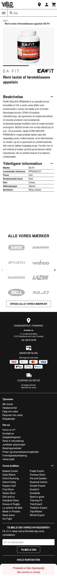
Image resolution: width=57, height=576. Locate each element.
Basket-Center (10, 471)
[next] (55, 270)
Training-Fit (36, 500)
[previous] (2, 270)
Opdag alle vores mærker (28, 304)
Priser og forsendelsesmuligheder (20, 452)
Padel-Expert (37, 471)
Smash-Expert (37, 485)
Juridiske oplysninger (13, 444)
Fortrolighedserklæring (14, 455)
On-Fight (7, 518)
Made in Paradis (11, 511)
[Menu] (3, 13)
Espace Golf (9, 485)
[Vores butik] (39, 4)
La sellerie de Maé (12, 507)
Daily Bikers (9, 474)
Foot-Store (8, 489)
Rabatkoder (8, 418)
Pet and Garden (38, 478)
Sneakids (35, 493)
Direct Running (10, 478)
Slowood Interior (38, 482)
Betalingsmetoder (11, 448)
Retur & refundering (13, 441)
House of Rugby (11, 504)
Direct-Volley (9, 482)
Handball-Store (10, 500)
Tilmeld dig (28, 549)
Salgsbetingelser (11, 437)
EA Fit (11, 70)
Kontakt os (28, 330)
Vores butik (8, 459)
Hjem (5, 20)
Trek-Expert (36, 504)
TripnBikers (36, 511)
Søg (16, 13)
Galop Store (8, 493)
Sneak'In (34, 489)
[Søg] (11, 12)
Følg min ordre (10, 411)
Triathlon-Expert (38, 507)
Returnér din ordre (28, 387)
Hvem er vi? (8, 430)
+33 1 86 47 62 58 (28, 340)
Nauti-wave (8, 515)
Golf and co (8, 496)
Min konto (7, 404)
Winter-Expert (37, 515)
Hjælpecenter (9, 407)
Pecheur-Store (37, 474)
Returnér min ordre (12, 415)
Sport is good (37, 496)
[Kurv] (54, 4)
